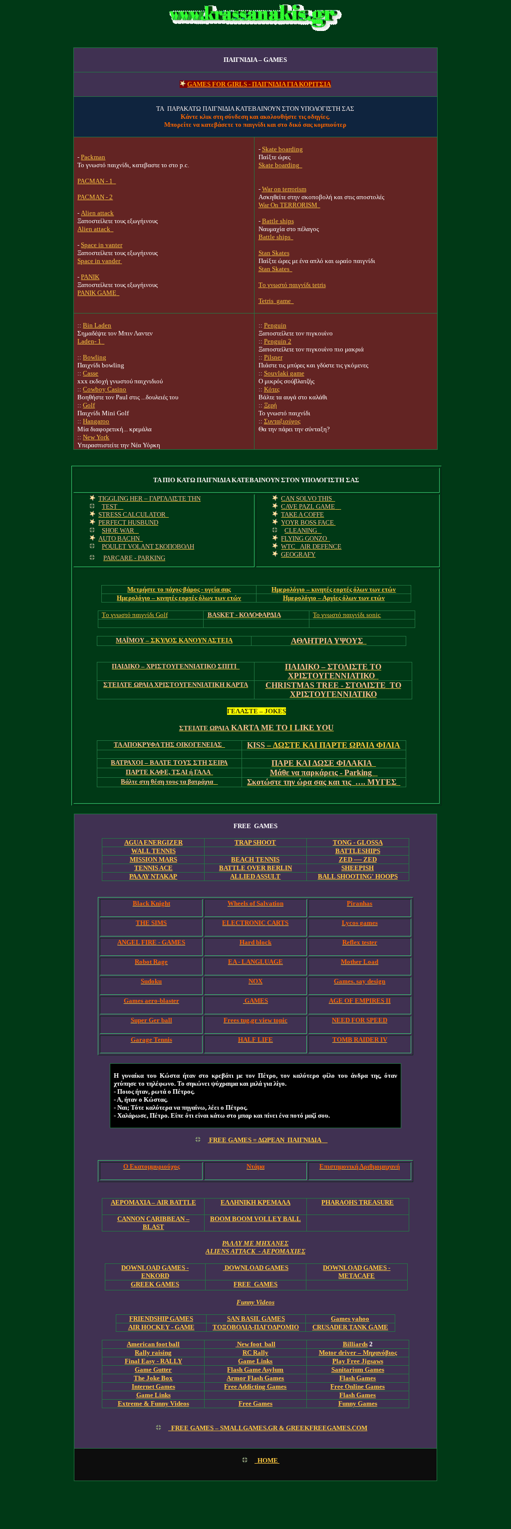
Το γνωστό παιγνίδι (347, 614)
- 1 (89, 341)
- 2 (95, 197)
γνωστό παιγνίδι (135, 614)
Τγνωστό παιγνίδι (292, 285)
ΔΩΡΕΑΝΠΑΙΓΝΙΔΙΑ (265, 1140)
